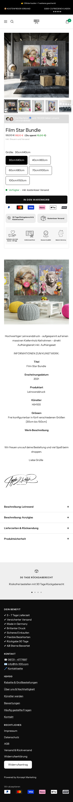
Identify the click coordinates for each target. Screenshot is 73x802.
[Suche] (12, 21)
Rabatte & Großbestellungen (21, 682)
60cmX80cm (16, 170)
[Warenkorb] (67, 21)
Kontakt (8, 716)
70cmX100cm (40, 170)
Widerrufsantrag (18, 764)
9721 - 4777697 (18, 659)
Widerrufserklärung (15, 756)
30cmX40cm (16, 160)
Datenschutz (11, 737)
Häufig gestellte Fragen (17, 710)
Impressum (10, 730)
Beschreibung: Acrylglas (18, 517)
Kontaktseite (15, 668)
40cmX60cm (40, 160)
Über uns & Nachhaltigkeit (19, 689)
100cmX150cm (17, 180)
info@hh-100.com (18, 664)
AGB (6, 743)
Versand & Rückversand (18, 750)
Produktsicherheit (15, 538)
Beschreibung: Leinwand (18, 506)
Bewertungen (12, 703)
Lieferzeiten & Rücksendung (21, 528)
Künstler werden (13, 696)
